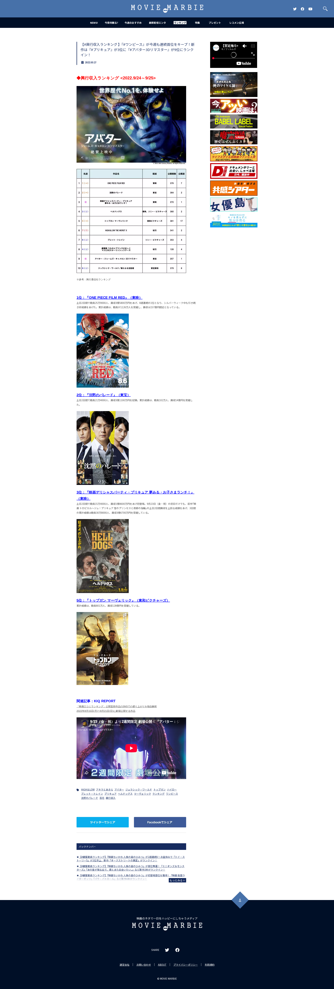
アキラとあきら (104, 789)
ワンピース (172, 793)
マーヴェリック (142, 793)
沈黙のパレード (89, 798)
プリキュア (110, 793)
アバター (119, 789)
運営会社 (124, 964)
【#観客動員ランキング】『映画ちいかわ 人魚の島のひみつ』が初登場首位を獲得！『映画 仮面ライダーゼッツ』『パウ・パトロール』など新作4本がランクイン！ (131, 877)
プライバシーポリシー (185, 964)
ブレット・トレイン (92, 793)
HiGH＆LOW (88, 789)
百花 (102, 798)
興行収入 (111, 798)
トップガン (159, 789)
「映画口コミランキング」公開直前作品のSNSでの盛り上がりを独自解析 (117, 706)
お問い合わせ (143, 964)
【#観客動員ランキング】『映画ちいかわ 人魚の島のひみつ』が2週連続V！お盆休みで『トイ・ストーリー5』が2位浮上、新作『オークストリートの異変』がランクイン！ (131, 858)
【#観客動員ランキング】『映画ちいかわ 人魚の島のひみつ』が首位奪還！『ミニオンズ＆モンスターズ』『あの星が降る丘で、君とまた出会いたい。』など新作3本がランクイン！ (130, 867)
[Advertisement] (233, 285)
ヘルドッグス (125, 793)
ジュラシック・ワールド (138, 789)
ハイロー (172, 789)
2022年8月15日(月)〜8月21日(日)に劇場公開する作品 (106, 711)
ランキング (158, 793)
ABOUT (162, 964)
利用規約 (209, 964)
